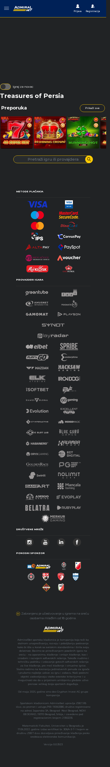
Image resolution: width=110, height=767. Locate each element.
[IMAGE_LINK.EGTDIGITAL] (69, 452)
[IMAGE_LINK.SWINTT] (37, 474)
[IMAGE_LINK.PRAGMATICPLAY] (69, 302)
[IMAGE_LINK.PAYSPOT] (69, 246)
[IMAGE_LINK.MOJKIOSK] (37, 267)
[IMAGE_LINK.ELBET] (37, 345)
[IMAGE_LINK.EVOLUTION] (37, 409)
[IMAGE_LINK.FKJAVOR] (61, 586)
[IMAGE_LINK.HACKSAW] (69, 366)
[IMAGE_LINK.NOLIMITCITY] (69, 474)
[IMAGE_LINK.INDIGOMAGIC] (69, 420)
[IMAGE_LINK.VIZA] (37, 203)
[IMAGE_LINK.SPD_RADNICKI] (45, 575)
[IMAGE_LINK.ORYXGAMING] (37, 452)
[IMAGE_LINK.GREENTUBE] (37, 291)
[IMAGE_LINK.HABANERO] (37, 442)
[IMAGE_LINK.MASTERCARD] (37, 224)
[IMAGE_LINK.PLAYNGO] (37, 356)
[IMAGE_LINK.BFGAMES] (69, 388)
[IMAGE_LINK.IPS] (37, 235)
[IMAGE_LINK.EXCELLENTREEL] (69, 409)
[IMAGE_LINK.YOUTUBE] (45, 541)
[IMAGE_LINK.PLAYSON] (69, 313)
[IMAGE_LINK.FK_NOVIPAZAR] (75, 575)
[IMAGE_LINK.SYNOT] (53, 324)
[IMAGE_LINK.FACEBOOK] (77, 541)
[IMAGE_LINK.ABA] (39, 564)
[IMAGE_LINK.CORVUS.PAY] (69, 235)
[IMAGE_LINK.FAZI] (69, 291)
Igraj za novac (23, 86)
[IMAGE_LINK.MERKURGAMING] (53, 517)
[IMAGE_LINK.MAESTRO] (37, 214)
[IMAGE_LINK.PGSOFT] (69, 463)
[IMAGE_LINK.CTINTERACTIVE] (37, 420)
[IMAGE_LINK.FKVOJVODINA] (78, 564)
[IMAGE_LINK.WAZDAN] (37, 366)
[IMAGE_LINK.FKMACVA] (46, 586)
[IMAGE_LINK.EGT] (37, 302)
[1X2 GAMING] (69, 399)
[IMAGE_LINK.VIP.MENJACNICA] (37, 256)
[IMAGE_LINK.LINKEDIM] (61, 541)
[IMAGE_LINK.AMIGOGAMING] (37, 495)
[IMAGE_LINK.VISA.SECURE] (69, 203)
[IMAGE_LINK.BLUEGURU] (69, 431)
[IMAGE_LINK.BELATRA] (37, 506)
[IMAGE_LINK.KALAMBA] (69, 442)
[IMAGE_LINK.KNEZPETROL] (69, 267)
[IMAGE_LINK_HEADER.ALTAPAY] (37, 246)
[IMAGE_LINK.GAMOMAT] (37, 313)
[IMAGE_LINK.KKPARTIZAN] (64, 564)
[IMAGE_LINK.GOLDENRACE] (37, 463)
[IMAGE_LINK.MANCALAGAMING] (69, 485)
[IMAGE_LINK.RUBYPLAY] (69, 506)
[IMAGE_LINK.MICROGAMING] (37, 399)
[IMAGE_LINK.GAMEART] (37, 485)
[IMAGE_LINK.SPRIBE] (69, 345)
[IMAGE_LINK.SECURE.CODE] (69, 214)
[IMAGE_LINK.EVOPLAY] (69, 495)
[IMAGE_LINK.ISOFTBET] (37, 388)
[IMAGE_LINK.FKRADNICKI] (61, 575)
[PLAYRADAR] (53, 334)
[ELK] (37, 377)
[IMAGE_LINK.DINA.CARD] (69, 224)
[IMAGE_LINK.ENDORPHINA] (69, 356)
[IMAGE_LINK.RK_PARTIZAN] (31, 575)
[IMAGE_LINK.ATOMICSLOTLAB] (37, 431)
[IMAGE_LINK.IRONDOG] (69, 377)
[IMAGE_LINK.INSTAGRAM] (29, 541)
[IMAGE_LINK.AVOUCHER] (69, 256)
